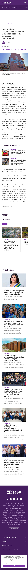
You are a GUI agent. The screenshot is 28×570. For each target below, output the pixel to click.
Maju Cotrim (8, 42)
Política (21, 7)
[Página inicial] (14, 493)
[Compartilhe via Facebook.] (15, 50)
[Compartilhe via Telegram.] (22, 50)
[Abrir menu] (2, 2)
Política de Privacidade (19, 550)
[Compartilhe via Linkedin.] (25, 50)
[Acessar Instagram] (11, 499)
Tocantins (14, 7)
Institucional (7, 545)
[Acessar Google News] (21, 499)
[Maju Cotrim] (3, 42)
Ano (23, 224)
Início (3, 23)
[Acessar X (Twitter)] (7, 499)
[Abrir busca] (25, 3)
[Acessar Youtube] (17, 499)
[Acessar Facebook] (14, 499)
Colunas (5, 541)
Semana (11, 224)
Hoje (4, 224)
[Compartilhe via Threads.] (19, 50)
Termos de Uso (7, 550)
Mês (17, 224)
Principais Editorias (9, 537)
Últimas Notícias (6, 7)
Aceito (14, 565)
